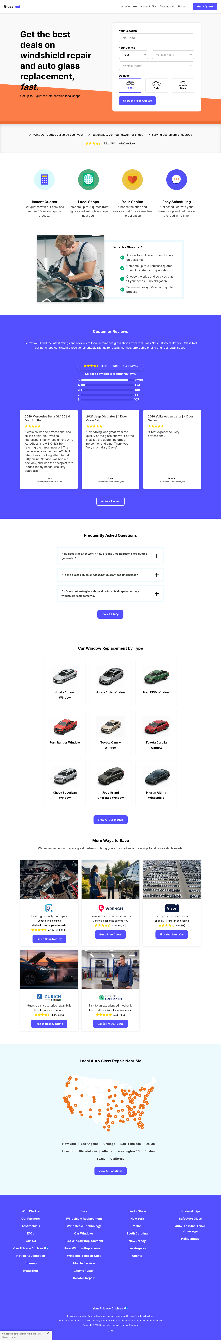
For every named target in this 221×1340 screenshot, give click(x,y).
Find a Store (137, 1211)
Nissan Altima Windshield (156, 795)
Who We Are (129, 6)
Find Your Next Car (172, 934)
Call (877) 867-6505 (110, 1023)
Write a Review (110, 501)
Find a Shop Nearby (49, 939)
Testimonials (167, 6)
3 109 (109, 389)
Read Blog (30, 1270)
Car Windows (84, 1233)
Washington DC (128, 1151)
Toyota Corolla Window (156, 745)
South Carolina (137, 1233)
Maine (137, 1226)
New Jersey (137, 1241)
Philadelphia (88, 1151)
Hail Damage (190, 1238)
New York (69, 1143)
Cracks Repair (84, 1270)
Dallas (150, 1143)
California (117, 1158)
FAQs (30, 1233)
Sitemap (31, 1263)
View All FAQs (110, 614)
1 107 (108, 399)
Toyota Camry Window (110, 745)
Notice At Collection (30, 1255)
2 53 (108, 394)
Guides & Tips (148, 6)
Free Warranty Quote (49, 1023)
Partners (183, 6)
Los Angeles (89, 1143)
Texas (101, 1158)
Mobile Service (84, 1263)
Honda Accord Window (65, 695)
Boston (150, 1151)
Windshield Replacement (84, 1218)
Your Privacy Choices (28, 1248)
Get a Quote (205, 6)
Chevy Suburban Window (65, 795)
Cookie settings (9, 1337)
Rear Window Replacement (83, 1248)
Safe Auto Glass (190, 1218)
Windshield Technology (84, 1226)
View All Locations (110, 1171)
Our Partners (30, 1218)
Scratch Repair (84, 1278)
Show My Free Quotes (137, 100)
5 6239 (110, 380)
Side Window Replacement (84, 1241)
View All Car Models (110, 819)
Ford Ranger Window (65, 742)
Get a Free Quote (110, 934)
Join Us (30, 1241)
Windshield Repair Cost (84, 1255)
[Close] (46, 1333)
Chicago (109, 1143)
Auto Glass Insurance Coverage (190, 1228)
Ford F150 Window (156, 692)
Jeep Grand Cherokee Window (110, 795)
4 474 (109, 385)
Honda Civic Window (110, 692)
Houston (68, 1151)
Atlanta (107, 1151)
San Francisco (130, 1143)
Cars (83, 1211)
